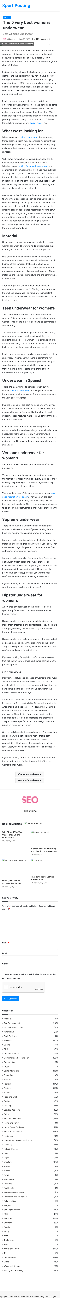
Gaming (7, 1105)
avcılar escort (36, 123)
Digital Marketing (11, 1071)
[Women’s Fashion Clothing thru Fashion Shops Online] (44, 838)
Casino (7, 1045)
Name (5, 943)
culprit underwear (28, 137)
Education (8, 1075)
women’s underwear (30, 780)
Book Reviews (10, 1036)
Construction (9, 1062)
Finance (7, 1092)
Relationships (10, 1201)
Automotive (9, 1032)
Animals (7, 1019)
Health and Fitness (12, 1118)
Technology (9, 1240)
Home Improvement (13, 1131)
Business (8, 1040)
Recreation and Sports (14, 1192)
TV (5, 1253)
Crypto (7, 1066)
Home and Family (12, 1123)
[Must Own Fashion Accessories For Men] (15, 868)
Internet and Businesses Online (18, 1140)
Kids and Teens (11, 1149)
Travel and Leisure (12, 1249)
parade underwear (20, 390)
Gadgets (7, 1101)
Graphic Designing (12, 1110)
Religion (7, 1205)
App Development (12, 1023)
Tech (6, 1236)
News (6, 1175)
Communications (11, 1053)
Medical (7, 1166)
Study (6, 1231)
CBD (6, 1049)
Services (8, 1218)
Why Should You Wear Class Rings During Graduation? (12, 835)
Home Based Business (14, 1127)
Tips (6, 1244)
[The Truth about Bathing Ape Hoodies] (44, 866)
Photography (9, 1179)
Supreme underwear (30, 774)
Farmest (7, 1079)
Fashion (7, 17)
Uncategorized (10, 1257)
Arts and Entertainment (14, 1027)
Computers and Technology (16, 1058)
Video (6, 1262)
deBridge (41, 1296)
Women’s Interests (12, 1266)
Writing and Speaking (13, 1270)
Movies (7, 1171)
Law (6, 1153)
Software (8, 1223)
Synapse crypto (7, 1296)
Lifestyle (8, 1162)
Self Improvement (12, 1210)
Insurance (8, 1136)
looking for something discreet (33, 166)
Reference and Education (15, 1197)
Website (5, 964)
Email (5, 953)
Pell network (19, 1296)
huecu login (51, 1296)
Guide (6, 1114)
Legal (6, 1157)
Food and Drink (10, 1097)
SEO (6, 1214)
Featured (8, 1088)
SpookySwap (31, 1296)
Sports (7, 1227)
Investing (8, 1144)
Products (8, 1184)
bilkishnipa (11, 39)
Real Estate (9, 1188)
